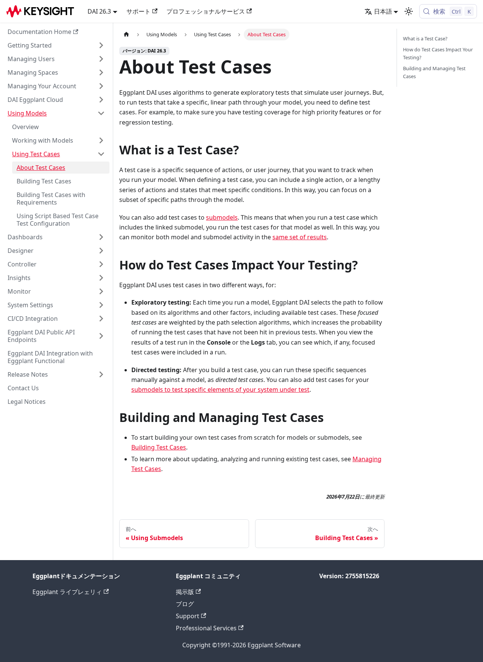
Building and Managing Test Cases (434, 72)
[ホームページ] (126, 34)
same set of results (299, 237)
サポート (138, 11)
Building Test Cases (158, 447)
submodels (222, 217)
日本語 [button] (383, 11)
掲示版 (185, 592)
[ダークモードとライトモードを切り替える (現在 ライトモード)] (409, 11)
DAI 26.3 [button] (99, 11)
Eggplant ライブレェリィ (67, 592)
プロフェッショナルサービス (205, 11)
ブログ (185, 604)
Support (187, 616)
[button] (56, 45)
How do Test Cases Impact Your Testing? (438, 53)
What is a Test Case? (425, 38)
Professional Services (206, 628)
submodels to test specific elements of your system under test (220, 389)
